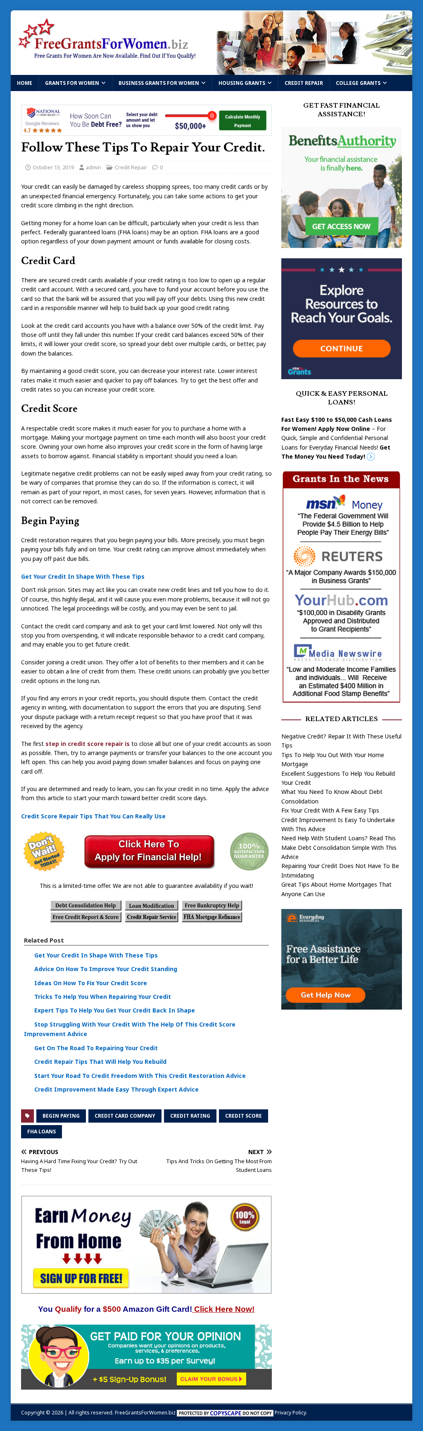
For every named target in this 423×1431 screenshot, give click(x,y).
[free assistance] (341, 1005)
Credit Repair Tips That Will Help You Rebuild (100, 1061)
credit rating (190, 1115)
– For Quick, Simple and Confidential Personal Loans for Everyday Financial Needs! (336, 438)
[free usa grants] (341, 374)
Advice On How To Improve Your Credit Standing (105, 969)
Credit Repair (304, 83)
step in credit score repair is (87, 744)
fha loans (41, 1131)
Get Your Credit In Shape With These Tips (83, 576)
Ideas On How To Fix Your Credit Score (90, 983)
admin (93, 167)
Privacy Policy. (291, 1412)
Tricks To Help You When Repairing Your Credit (102, 996)
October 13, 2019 (53, 167)
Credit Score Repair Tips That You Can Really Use (93, 816)
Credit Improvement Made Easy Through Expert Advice (116, 1089)
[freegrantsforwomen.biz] (212, 70)
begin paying (61, 1115)
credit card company (125, 1115)
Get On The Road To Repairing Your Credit (96, 1048)
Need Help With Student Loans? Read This (338, 838)
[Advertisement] (341, 1081)
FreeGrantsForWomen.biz (145, 1412)
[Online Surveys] (146, 1384)
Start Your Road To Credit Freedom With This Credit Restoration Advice (140, 1076)
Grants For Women (72, 83)
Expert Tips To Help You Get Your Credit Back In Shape (114, 1010)
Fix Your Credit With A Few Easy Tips (330, 810)
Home (24, 83)
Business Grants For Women (159, 83)
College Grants (358, 83)
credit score (243, 1115)
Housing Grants (242, 83)
